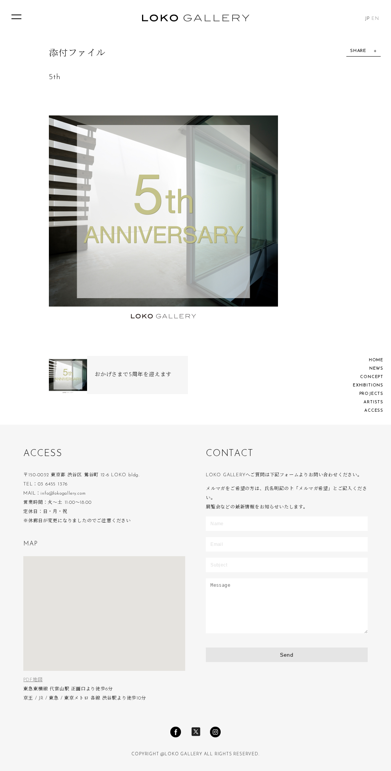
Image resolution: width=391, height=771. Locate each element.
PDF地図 (32, 680)
